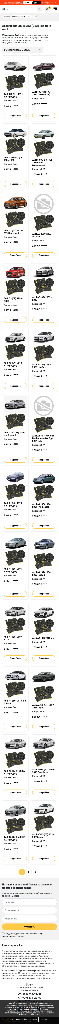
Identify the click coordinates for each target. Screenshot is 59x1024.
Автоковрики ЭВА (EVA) (21, 17)
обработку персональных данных (22, 934)
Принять (43, 1020)
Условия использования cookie (24, 1020)
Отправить (29, 927)
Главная (6, 17)
